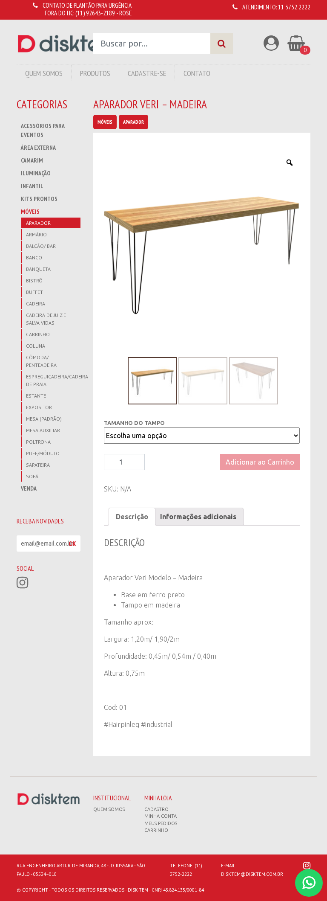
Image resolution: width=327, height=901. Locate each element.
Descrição (132, 516)
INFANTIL (32, 186)
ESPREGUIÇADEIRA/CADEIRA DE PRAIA (53, 380)
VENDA (29, 488)
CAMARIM (32, 160)
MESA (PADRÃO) (44, 419)
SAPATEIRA (38, 465)
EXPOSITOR (39, 407)
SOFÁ (32, 476)
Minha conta (160, 816)
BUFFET (34, 292)
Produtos (95, 73)
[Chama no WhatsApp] (309, 883)
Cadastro (156, 809)
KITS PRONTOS (39, 199)
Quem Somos (44, 73)
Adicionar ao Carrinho (260, 462)
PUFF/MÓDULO (43, 453)
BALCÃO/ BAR (41, 246)
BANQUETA (38, 269)
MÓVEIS (30, 211)
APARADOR (38, 223)
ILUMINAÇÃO (36, 173)
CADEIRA (35, 303)
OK (72, 543)
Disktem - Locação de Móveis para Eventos (66, 44)
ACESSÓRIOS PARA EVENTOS (42, 130)
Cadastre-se (147, 73)
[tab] (132, 517)
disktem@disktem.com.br (252, 874)
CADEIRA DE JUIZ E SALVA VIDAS (46, 319)
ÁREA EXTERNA (38, 147)
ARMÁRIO (36, 234)
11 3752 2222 (294, 7)
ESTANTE (36, 395)
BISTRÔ (34, 280)
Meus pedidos (160, 823)
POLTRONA (38, 442)
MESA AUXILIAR (43, 430)
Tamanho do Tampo (134, 423)
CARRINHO (38, 334)
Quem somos (109, 809)
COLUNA (35, 346)
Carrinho (156, 830)
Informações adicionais (198, 516)
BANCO (34, 257)
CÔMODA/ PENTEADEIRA (41, 361)
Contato (197, 73)
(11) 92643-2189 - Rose (103, 13)
